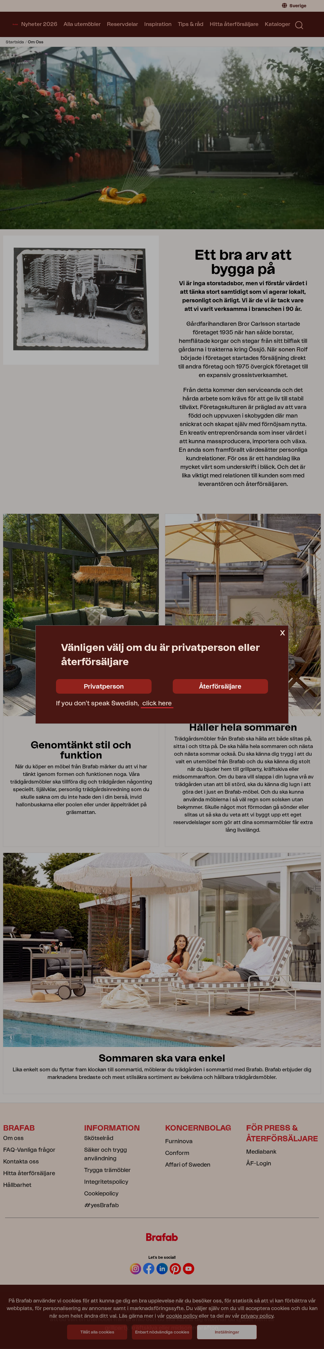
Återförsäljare (220, 687)
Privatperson (104, 687)
